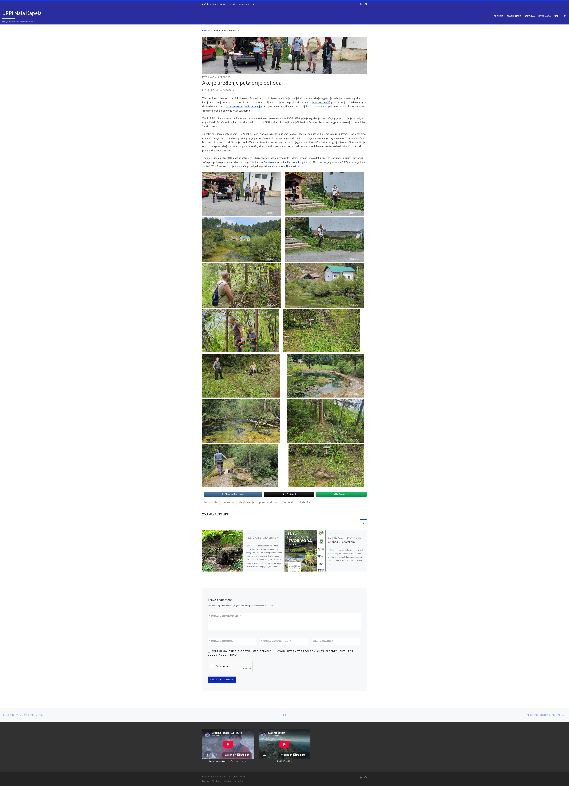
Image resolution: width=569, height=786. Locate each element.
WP (213, 781)
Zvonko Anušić (271, 162)
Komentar (226, 616)
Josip (207, 90)
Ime (221, 641)
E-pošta (276, 641)
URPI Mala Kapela (218, 776)
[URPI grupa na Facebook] (366, 4)
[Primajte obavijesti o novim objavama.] (361, 4)
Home (205, 30)
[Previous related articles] (356, 522)
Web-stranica (323, 641)
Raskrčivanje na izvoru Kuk (262, 537)
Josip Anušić (304, 162)
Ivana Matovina (234, 106)
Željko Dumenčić (321, 102)
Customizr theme (238, 781)
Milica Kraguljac (253, 106)
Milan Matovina (289, 162)
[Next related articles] (363, 522)
